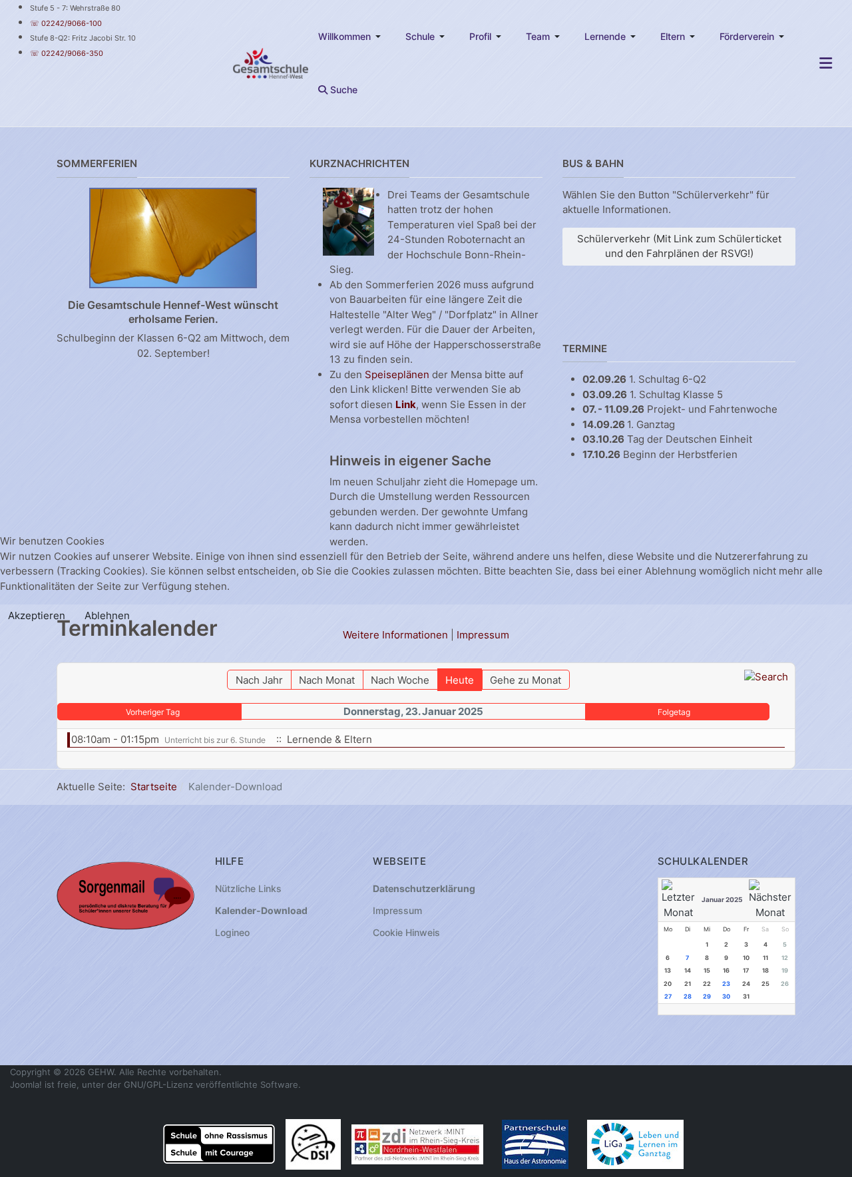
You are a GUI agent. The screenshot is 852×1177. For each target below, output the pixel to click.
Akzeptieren (36, 615)
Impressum (483, 634)
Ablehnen (107, 615)
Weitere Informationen (395, 634)
